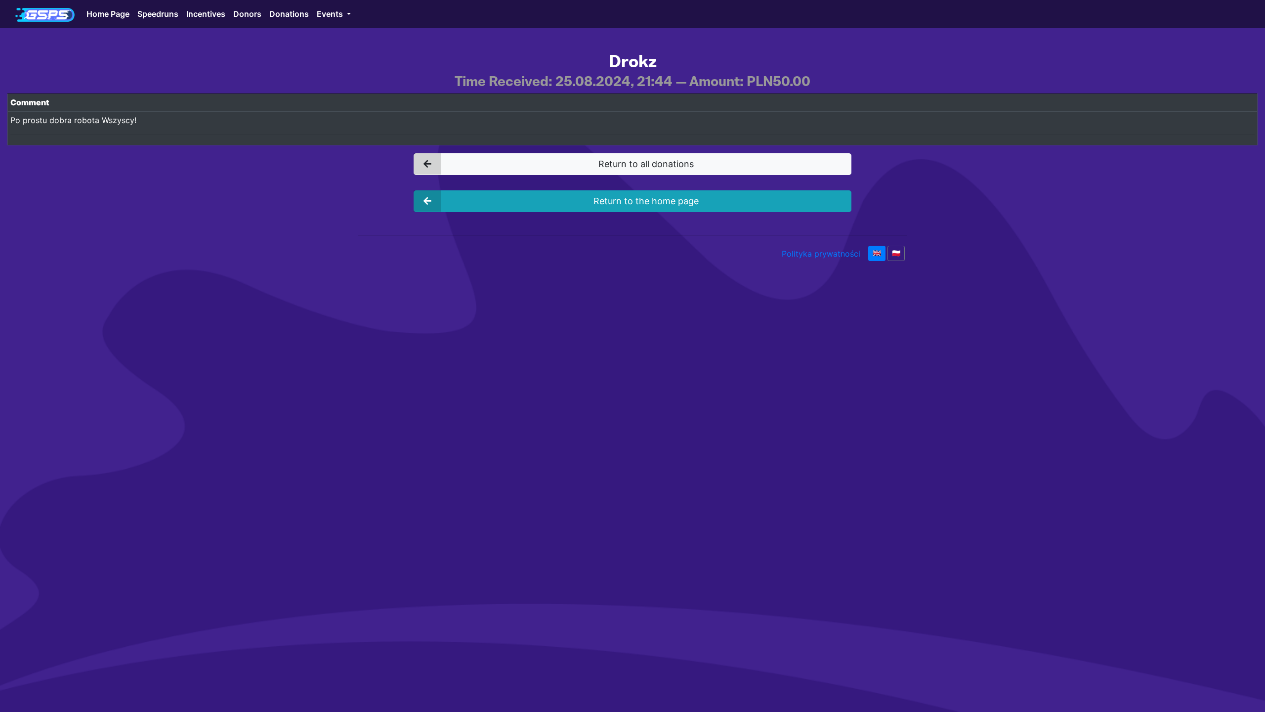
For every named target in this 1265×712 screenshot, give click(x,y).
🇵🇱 (896, 253)
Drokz (633, 61)
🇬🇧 (877, 253)
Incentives (205, 14)
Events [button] (331, 14)
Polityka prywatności (821, 254)
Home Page (107, 14)
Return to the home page (646, 201)
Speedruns (157, 14)
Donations (289, 14)
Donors (247, 14)
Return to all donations (646, 164)
